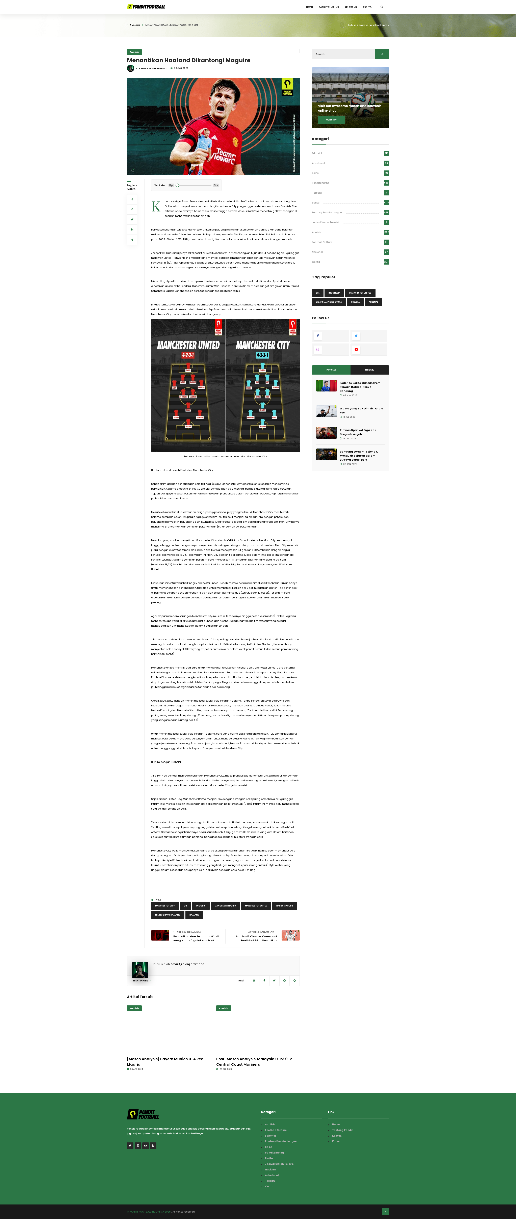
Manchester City (165, 905)
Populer (331, 369)
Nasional (317, 252)
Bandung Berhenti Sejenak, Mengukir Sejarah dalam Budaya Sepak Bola (359, 456)
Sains (315, 173)
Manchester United (256, 905)
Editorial (351, 6)
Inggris (201, 905)
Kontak (336, 1135)
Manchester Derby (225, 905)
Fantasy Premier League (327, 212)
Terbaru (317, 192)
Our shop (331, 119)
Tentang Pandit (342, 1130)
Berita (315, 202)
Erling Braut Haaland (167, 914)
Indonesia (334, 292)
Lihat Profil (141, 980)
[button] (133, 169)
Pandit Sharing (329, 6)
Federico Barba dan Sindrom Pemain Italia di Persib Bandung (360, 387)
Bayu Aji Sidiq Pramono (187, 964)
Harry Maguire (284, 905)
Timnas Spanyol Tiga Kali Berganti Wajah (358, 432)
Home (309, 6)
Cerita (367, 6)
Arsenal (373, 301)
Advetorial (318, 163)
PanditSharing (320, 183)
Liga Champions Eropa (329, 301)
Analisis (135, 25)
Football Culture (322, 242)
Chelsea (355, 301)
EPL (185, 905)
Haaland (194, 914)
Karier (336, 1141)
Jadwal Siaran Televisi (325, 222)
